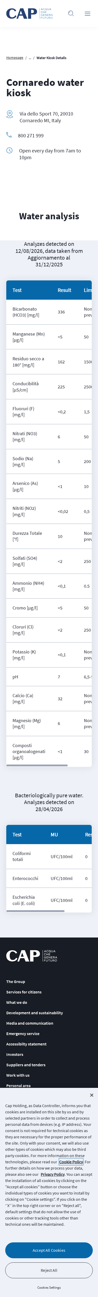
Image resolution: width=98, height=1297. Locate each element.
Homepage (14, 57)
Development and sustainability (34, 1012)
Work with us (18, 1075)
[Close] (91, 1095)
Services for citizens (24, 991)
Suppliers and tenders (25, 1064)
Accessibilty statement (26, 1043)
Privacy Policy (53, 1174)
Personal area (18, 1085)
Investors (14, 1054)
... (30, 57)
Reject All (49, 1270)
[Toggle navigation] (87, 13)
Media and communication (29, 1023)
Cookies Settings (49, 1287)
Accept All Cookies (49, 1250)
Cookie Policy (71, 1161)
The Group (15, 981)
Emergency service (22, 1033)
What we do (16, 1002)
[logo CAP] (31, 956)
